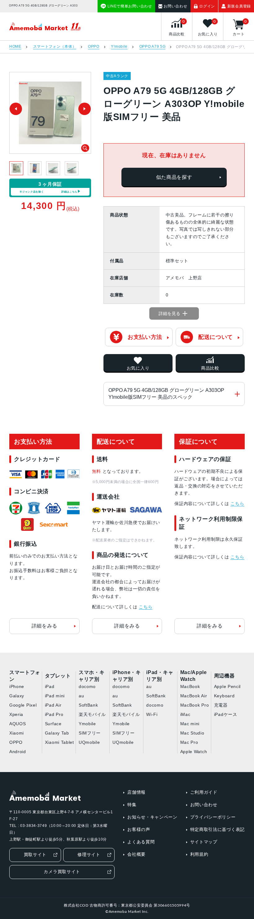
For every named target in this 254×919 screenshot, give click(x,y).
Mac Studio (192, 732)
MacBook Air (193, 695)
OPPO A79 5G (152, 47)
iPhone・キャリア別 (126, 676)
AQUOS (17, 723)
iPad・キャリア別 (159, 676)
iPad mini (55, 695)
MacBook (190, 686)
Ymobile (87, 723)
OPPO (93, 47)
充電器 (221, 705)
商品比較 (210, 368)
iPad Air (53, 705)
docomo (87, 686)
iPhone (16, 686)
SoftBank (88, 705)
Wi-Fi (152, 714)
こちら (145, 606)
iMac (185, 714)
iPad (50, 686)
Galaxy (16, 695)
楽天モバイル (92, 714)
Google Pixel (23, 705)
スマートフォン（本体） (55, 47)
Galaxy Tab (57, 732)
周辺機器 (224, 675)
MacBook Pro (194, 705)
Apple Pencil (227, 686)
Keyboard (224, 695)
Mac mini (190, 723)
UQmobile (89, 742)
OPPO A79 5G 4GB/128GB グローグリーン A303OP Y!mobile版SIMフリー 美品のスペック (166, 394)
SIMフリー (90, 732)
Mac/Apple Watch (193, 676)
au (81, 695)
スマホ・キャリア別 (92, 676)
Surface (53, 723)
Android (17, 751)
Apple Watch (193, 751)
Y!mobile (119, 47)
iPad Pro (54, 714)
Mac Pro (189, 742)
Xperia (16, 714)
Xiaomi (16, 732)
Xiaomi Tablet (59, 742)
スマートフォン (24, 676)
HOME (15, 47)
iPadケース (225, 714)
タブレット (58, 675)
